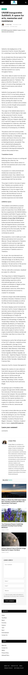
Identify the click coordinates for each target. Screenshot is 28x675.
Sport (3, 630)
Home (3, 615)
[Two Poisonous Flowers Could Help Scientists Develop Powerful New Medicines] (14, 515)
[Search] (25, 2)
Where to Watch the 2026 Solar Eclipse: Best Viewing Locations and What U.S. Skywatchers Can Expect (14, 501)
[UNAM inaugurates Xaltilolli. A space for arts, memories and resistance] (14, 37)
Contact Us (4, 635)
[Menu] (3, 2)
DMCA (3, 650)
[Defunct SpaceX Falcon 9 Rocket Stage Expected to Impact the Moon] (14, 539)
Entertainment (5, 632)
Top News (4, 617)
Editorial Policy (5, 655)
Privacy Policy (5, 652)
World (3, 620)
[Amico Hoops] (14, 2)
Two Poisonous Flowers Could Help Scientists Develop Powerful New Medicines (12, 525)
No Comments (6, 26)
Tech (3, 627)
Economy (4, 622)
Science (4, 625)
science (4, 9)
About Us (4, 645)
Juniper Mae (9, 24)
